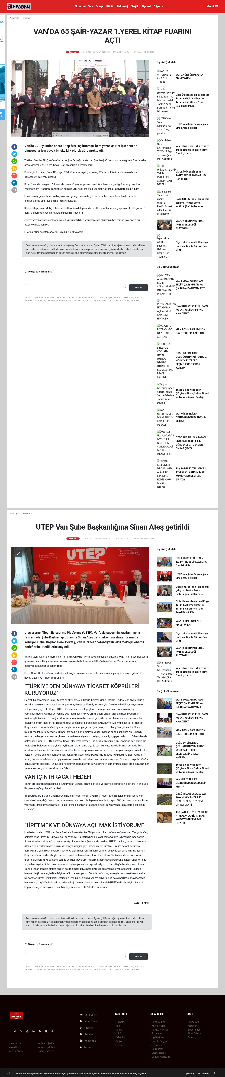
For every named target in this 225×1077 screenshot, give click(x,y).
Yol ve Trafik (158, 1025)
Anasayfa (15, 18)
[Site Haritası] (47, 1031)
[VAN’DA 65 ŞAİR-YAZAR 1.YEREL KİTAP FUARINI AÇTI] (80, 98)
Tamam (205, 1073)
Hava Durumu (159, 1022)
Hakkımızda (15, 1043)
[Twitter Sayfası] (16, 1031)
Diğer (157, 6)
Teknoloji (122, 6)
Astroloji (192, 1037)
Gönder (139, 287)
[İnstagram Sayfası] (22, 1031)
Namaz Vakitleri (160, 1029)
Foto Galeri (90, 1014)
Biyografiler (194, 1029)
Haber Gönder (45, 1051)
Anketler (192, 1025)
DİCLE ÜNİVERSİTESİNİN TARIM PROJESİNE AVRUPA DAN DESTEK (191, 175)
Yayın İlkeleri (15, 1047)
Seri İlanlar (157, 1049)
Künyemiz (90, 1040)
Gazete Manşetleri (161, 1056)
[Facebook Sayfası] (10, 1031)
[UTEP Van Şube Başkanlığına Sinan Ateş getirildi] (80, 585)
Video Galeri (91, 1021)
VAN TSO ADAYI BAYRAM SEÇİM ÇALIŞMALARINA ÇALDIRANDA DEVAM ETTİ (190, 285)
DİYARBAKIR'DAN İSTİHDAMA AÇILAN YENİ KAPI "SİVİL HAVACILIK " (192, 310)
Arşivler (88, 1034)
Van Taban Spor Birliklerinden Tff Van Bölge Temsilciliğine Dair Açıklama (192, 150)
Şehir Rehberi (159, 1052)
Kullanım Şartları (46, 1043)
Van (90, 6)
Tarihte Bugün (159, 1041)
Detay (191, 1073)
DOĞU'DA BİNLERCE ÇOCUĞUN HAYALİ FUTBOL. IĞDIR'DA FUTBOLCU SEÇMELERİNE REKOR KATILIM (191, 360)
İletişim (87, 1047)
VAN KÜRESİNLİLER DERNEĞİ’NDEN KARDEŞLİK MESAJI (191, 417)
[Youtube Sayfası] (28, 1031)
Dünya (100, 6)
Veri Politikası (16, 1051)
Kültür (110, 6)
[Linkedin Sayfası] (35, 1031)
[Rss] (41, 1031)
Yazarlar (89, 1027)
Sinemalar (157, 1045)
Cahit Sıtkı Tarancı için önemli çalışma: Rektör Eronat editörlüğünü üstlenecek (192, 203)
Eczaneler (157, 1033)
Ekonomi (80, 6)
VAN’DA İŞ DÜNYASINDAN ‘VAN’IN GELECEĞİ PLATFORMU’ (190, 225)
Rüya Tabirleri (195, 1033)
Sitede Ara (193, 1022)
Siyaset (146, 6)
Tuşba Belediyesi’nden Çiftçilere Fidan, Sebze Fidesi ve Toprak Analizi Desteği (192, 393)
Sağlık (135, 6)
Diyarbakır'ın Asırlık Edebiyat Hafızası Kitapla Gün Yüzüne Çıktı (192, 246)
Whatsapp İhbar (46, 1047)
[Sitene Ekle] (53, 1031)
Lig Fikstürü (158, 1037)
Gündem (27, 18)
